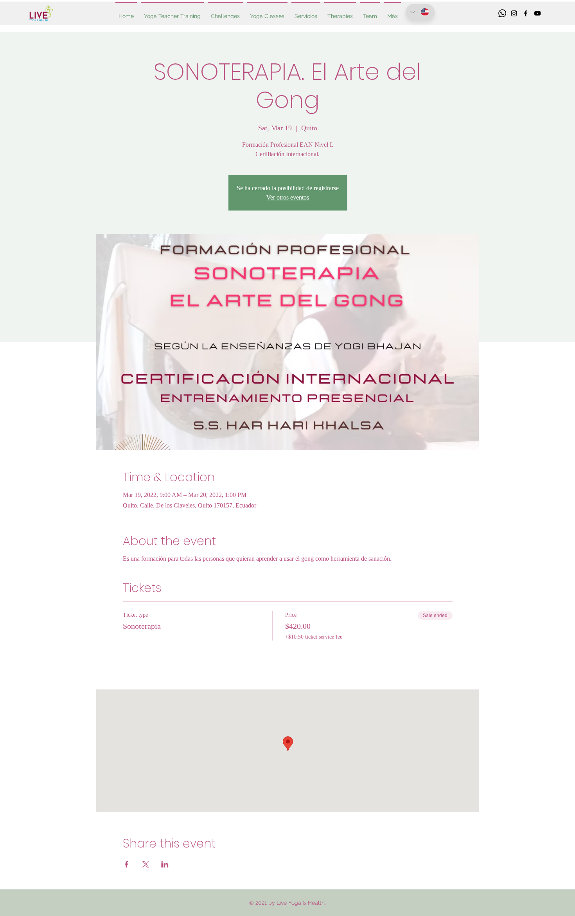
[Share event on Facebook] (126, 864)
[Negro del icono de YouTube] (537, 13)
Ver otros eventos (287, 197)
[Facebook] (526, 13)
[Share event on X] (145, 864)
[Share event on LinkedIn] (165, 864)
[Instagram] (514, 13)
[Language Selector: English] (420, 12)
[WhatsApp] (502, 13)
